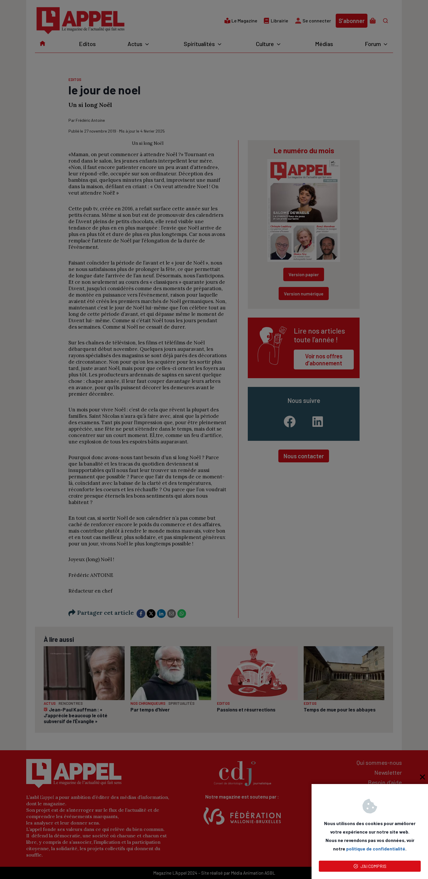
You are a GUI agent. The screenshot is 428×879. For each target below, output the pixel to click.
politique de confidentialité (375, 848)
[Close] (422, 777)
